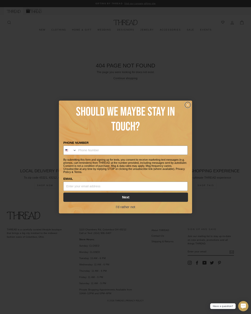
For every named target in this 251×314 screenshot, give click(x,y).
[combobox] (70, 150)
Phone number (76, 142)
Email (68, 178)
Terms (77, 172)
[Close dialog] (188, 105)
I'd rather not (125, 206)
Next (125, 197)
